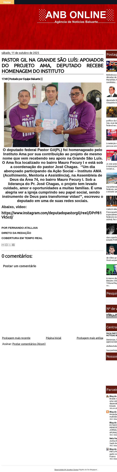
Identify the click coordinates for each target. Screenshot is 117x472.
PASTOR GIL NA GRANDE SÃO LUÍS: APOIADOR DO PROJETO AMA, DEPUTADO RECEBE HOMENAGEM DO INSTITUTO (52, 65)
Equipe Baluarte (31, 78)
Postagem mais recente (16, 337)
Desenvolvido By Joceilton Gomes (66, 469)
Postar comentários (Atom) (29, 343)
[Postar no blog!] (6, 244)
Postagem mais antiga (90, 337)
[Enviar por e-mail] (2, 244)
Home (7, 2)
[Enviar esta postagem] (43, 78)
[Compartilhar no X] (9, 244)
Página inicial (53, 337)
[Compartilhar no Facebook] (13, 244)
